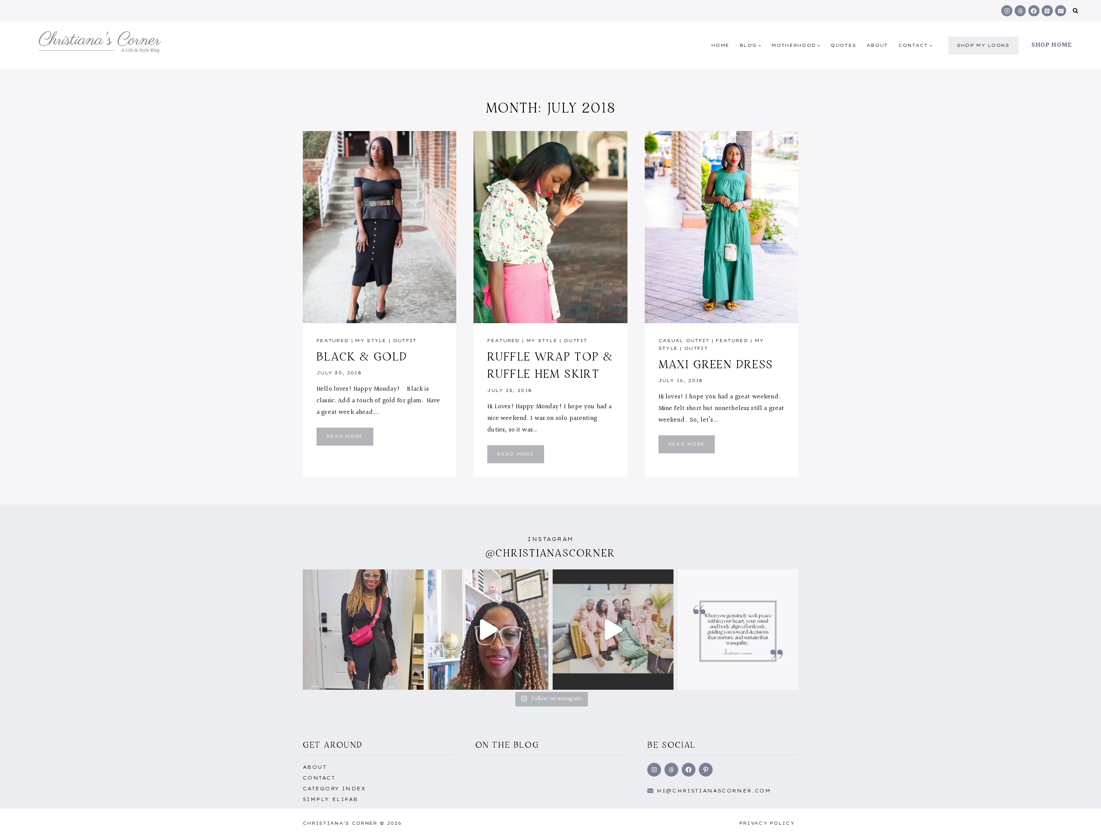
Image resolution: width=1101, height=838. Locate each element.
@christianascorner (550, 553)
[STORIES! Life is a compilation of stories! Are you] (488, 629)
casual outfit (684, 340)
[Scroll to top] (1080, 822)
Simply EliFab (330, 799)
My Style (370, 340)
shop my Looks (983, 45)
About (877, 45)
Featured (333, 340)
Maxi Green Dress (715, 364)
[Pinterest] (1047, 10)
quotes (843, 45)
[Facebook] (1033, 10)
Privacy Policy (767, 823)
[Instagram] (1006, 10)
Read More (349, 439)
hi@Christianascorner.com (714, 791)
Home (720, 45)
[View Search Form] (1075, 11)
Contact (319, 778)
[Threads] (1020, 10)
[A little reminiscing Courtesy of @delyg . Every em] (613, 629)
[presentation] (379, 227)
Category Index (334, 789)
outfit (405, 340)
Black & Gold (362, 356)
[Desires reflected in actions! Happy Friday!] (738, 629)
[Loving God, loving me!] (363, 629)
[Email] (1060, 10)
